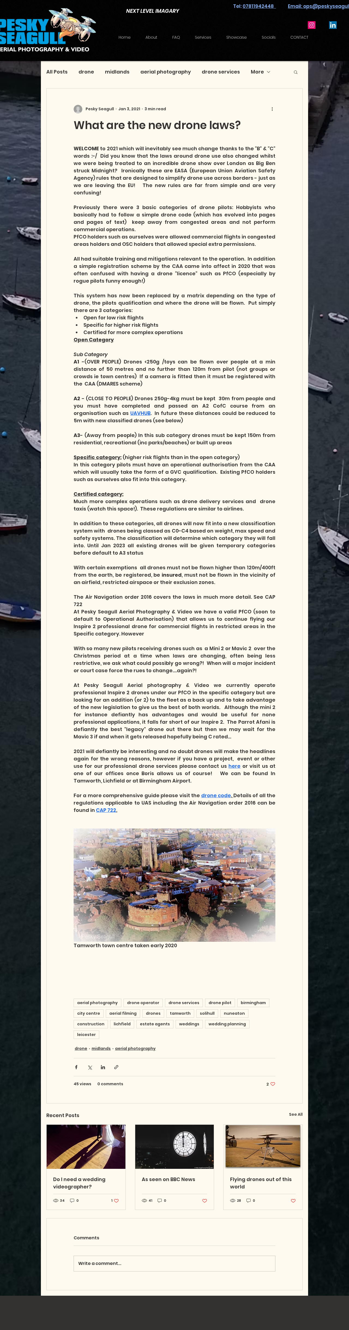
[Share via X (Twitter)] (89, 1067)
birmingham (253, 1002)
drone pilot (220, 1002)
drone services (221, 71)
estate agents (155, 1024)
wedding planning (227, 1024)
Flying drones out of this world (261, 1183)
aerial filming (123, 1013)
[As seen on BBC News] (174, 1147)
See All (296, 1114)
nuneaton (234, 1013)
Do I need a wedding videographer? (79, 1183)
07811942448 (259, 6)
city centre (88, 1013)
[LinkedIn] (333, 25)
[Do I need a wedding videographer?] (86, 1147)
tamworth (180, 1013)
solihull (207, 1013)
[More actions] (272, 109)
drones (153, 1013)
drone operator (143, 1002)
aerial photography (165, 71)
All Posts (57, 71)
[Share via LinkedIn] (103, 1067)
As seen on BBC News (168, 1179)
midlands (117, 71)
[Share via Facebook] (76, 1067)
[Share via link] (116, 1067)
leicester (86, 1034)
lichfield (122, 1024)
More (257, 71)
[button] (295, 72)
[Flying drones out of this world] (263, 1147)
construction (90, 1024)
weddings (189, 1024)
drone (86, 71)
